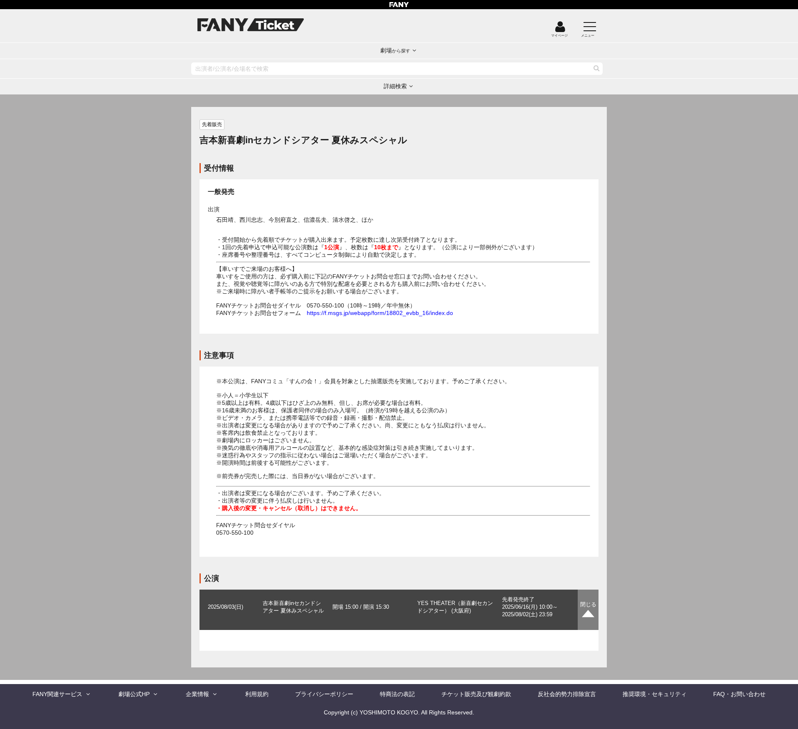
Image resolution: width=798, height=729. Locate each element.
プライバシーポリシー (324, 694)
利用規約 (256, 694)
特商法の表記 (397, 694)
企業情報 (197, 694)
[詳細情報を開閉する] (588, 610)
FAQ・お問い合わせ (739, 694)
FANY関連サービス (57, 694)
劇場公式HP (134, 694)
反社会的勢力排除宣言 (567, 694)
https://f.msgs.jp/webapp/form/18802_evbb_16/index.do (380, 313)
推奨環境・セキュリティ (655, 694)
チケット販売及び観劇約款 (476, 694)
